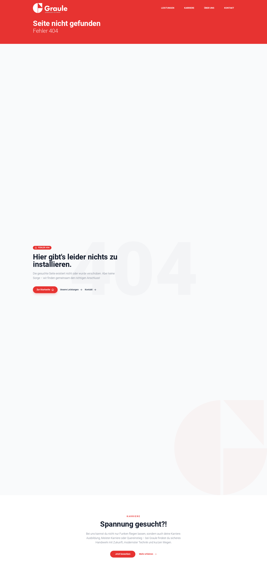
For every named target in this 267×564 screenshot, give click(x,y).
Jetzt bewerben (122, 554)
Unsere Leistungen (69, 289)
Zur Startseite (43, 289)
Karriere (189, 8)
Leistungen (167, 8)
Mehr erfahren (146, 554)
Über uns (209, 8)
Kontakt (229, 8)
